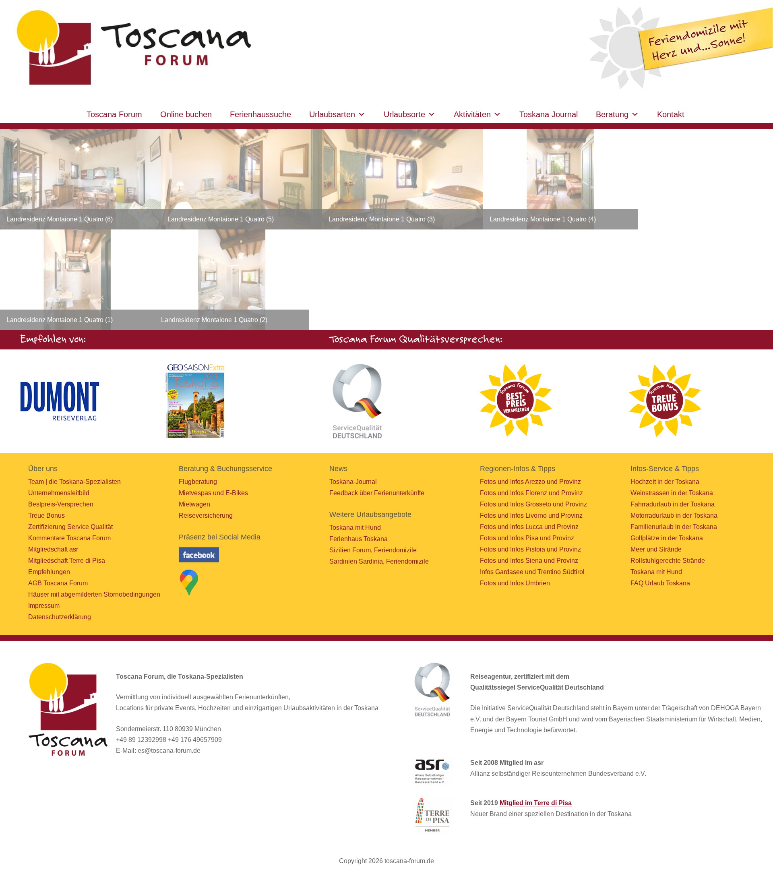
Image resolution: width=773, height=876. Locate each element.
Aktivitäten (472, 114)
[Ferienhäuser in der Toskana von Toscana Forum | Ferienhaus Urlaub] (131, 48)
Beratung (612, 114)
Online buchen (186, 114)
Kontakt (670, 114)
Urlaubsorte (404, 114)
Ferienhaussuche (260, 114)
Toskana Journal (548, 114)
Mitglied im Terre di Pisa (536, 803)
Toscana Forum (114, 114)
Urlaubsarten (332, 114)
